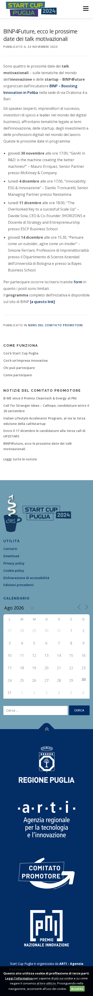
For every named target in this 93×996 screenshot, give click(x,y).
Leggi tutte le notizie (20, 459)
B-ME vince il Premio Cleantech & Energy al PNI (40, 398)
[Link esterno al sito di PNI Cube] (46, 928)
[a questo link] (42, 301)
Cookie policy (13, 570)
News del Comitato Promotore (55, 325)
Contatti (10, 549)
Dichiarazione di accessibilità (26, 578)
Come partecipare (17, 375)
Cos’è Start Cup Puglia (20, 353)
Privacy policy (14, 563)
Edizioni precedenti (18, 585)
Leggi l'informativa (19, 978)
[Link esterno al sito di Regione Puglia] (46, 764)
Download (11, 556)
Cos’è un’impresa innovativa (25, 360)
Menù (85, 8)
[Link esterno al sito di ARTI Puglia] (46, 818)
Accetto (77, 989)
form (78, 281)
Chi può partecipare (19, 368)
